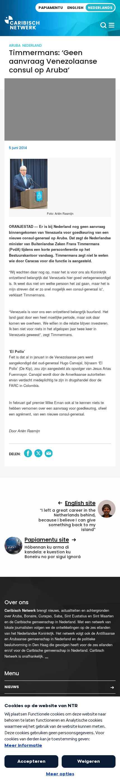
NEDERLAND (32, 45)
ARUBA (15, 45)
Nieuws (11, 686)
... (46, 656)
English (75, 7)
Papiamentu (51, 7)
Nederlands (100, 7)
